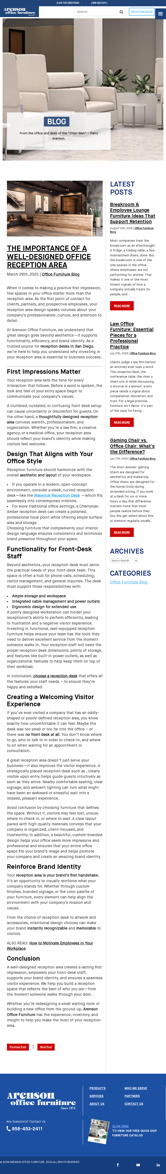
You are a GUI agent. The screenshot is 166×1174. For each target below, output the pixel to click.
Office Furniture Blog (61, 274)
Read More (122, 306)
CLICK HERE (120, 1126)
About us (96, 1103)
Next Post (46, 1047)
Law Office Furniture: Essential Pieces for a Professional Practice (131, 335)
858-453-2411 (27, 1129)
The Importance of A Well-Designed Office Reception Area (49, 257)
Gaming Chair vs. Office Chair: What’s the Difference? (132, 446)
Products (97, 1088)
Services (96, 1096)
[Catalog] (98, 1142)
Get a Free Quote (142, 11)
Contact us (133, 1103)
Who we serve (135, 1088)
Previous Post (18, 1047)
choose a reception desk (55, 676)
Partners (132, 1096)
